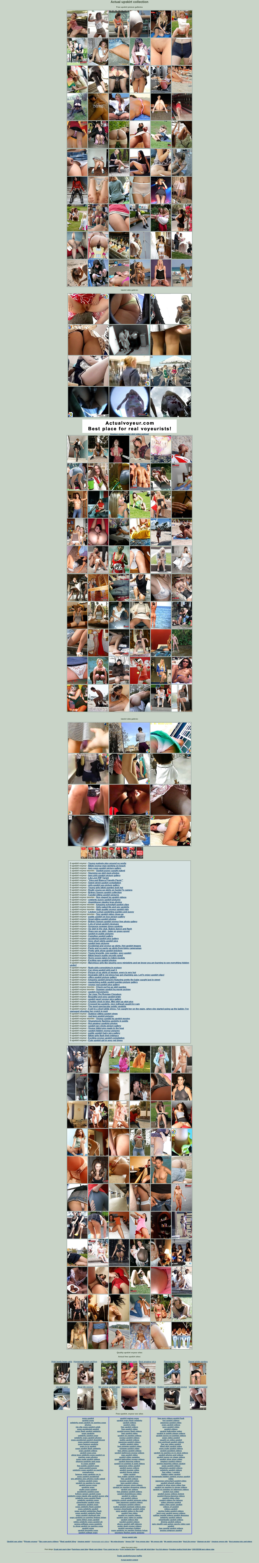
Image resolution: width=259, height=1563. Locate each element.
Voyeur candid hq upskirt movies (113, 1018)
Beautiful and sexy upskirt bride (104, 997)
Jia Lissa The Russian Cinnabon (104, 994)
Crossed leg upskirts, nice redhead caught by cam (114, 1004)
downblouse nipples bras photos (105, 902)
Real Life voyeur (189, 1542)
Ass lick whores (162, 1549)
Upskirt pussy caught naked (110, 870)
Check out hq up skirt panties (111, 987)
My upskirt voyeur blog (173, 1542)
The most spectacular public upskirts (107, 1006)
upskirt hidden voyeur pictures (104, 1031)
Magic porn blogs (95, 1549)
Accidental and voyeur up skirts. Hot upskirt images (114, 946)
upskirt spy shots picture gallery (104, 1026)
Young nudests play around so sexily (107, 863)
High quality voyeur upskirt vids (112, 909)
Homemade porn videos (100, 1542)
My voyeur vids (157, 1542)
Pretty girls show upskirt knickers (105, 951)
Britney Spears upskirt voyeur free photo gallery (112, 921)
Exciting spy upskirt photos (102, 960)
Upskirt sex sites (14, 1541)
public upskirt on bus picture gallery (106, 917)
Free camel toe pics (111, 1549)
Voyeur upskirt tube (129, 1537)
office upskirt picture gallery (102, 977)
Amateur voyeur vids (220, 1542)
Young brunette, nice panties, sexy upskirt (109, 953)
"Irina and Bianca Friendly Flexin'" (105, 880)
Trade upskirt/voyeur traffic (129, 1556)
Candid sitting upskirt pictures (103, 895)
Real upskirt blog (68, 1541)
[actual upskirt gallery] (182, 119)
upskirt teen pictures (98, 943)
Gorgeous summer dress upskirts (105, 926)
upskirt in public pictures (101, 934)
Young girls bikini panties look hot (105, 887)
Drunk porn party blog (62, 1549)
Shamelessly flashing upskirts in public (108, 1021)
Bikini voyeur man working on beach (107, 866)
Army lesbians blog (127, 1549)
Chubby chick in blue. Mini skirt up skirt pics (110, 1001)
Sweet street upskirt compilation (104, 883)
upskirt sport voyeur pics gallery (104, 999)
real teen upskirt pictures (101, 1016)
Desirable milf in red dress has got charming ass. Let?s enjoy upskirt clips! (126, 975)
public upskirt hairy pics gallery (104, 1033)
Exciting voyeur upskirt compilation (106, 1038)
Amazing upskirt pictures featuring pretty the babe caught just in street (124, 980)
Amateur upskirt (84, 1542)
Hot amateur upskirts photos (102, 1023)
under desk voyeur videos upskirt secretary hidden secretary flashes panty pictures (129, 1475)
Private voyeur (30, 1541)
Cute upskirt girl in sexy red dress (105, 1040)
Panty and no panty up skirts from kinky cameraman (115, 948)
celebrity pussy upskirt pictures (104, 900)
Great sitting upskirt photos (102, 919)
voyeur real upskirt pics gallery (104, 984)
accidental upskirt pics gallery (103, 938)
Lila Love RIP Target (98, 878)
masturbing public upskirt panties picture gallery (113, 982)
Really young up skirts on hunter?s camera (110, 890)
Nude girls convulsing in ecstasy (105, 967)
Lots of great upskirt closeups (103, 924)
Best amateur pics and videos (240, 1542)
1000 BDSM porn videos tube (203, 1549)
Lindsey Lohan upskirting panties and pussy (111, 912)
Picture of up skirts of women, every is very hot (112, 972)
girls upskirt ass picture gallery (104, 885)
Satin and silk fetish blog (145, 1549)
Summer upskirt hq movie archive (113, 989)
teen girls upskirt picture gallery (104, 875)
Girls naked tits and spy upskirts (112, 907)
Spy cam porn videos (49, 1541)
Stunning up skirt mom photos (103, 873)
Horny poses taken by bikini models (106, 958)
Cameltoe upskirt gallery (100, 936)
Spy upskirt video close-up (110, 914)
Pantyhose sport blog (80, 1549)
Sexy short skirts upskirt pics (103, 941)
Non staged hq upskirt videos (111, 897)
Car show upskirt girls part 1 (102, 970)
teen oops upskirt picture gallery (104, 868)
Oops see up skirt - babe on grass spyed (109, 931)
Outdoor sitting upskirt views (103, 1014)
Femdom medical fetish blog (180, 1549)
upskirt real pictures (98, 992)
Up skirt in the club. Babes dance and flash (110, 929)
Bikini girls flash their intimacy (103, 1035)
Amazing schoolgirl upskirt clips (112, 904)
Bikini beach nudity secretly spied (105, 955)
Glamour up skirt (203, 1542)
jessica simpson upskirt (171, 1474)
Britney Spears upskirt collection (105, 892)
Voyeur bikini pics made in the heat (106, 1028)
